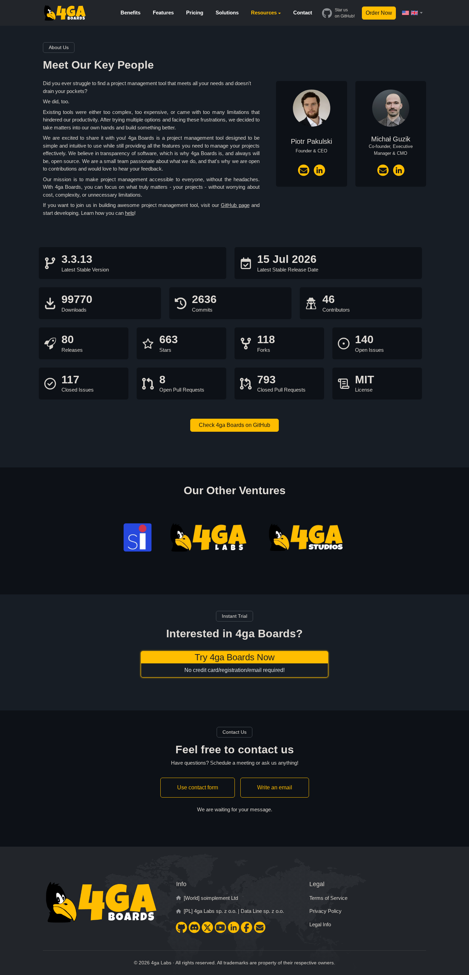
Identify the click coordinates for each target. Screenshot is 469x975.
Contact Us (234, 732)
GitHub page (235, 205)
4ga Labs (161, 962)
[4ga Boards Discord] (194, 927)
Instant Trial (234, 616)
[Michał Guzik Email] (382, 170)
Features (163, 12)
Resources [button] (264, 12)
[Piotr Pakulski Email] (303, 170)
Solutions (227, 12)
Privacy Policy (325, 911)
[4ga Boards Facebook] (246, 927)
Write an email (274, 787)
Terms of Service (328, 898)
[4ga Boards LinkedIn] (233, 927)
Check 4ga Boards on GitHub (234, 425)
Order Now (379, 13)
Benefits (130, 12)
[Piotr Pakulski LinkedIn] (319, 170)
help (129, 213)
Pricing (194, 12)
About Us (59, 47)
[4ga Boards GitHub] (181, 927)
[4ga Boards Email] (259, 927)
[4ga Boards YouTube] (220, 927)
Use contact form (197, 787)
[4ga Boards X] (207, 927)
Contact (302, 12)
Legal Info (320, 924)
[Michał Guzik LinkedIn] (398, 170)
